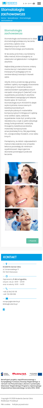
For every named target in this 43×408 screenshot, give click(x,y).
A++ (30, 3)
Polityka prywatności (20, 404)
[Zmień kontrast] (34, 3)
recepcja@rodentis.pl (11, 301)
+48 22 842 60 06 (10, 292)
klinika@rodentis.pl (10, 304)
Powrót (32, 241)
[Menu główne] (39, 3)
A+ (26, 3)
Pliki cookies (5, 404)
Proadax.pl (14, 401)
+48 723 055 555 (9, 294)
